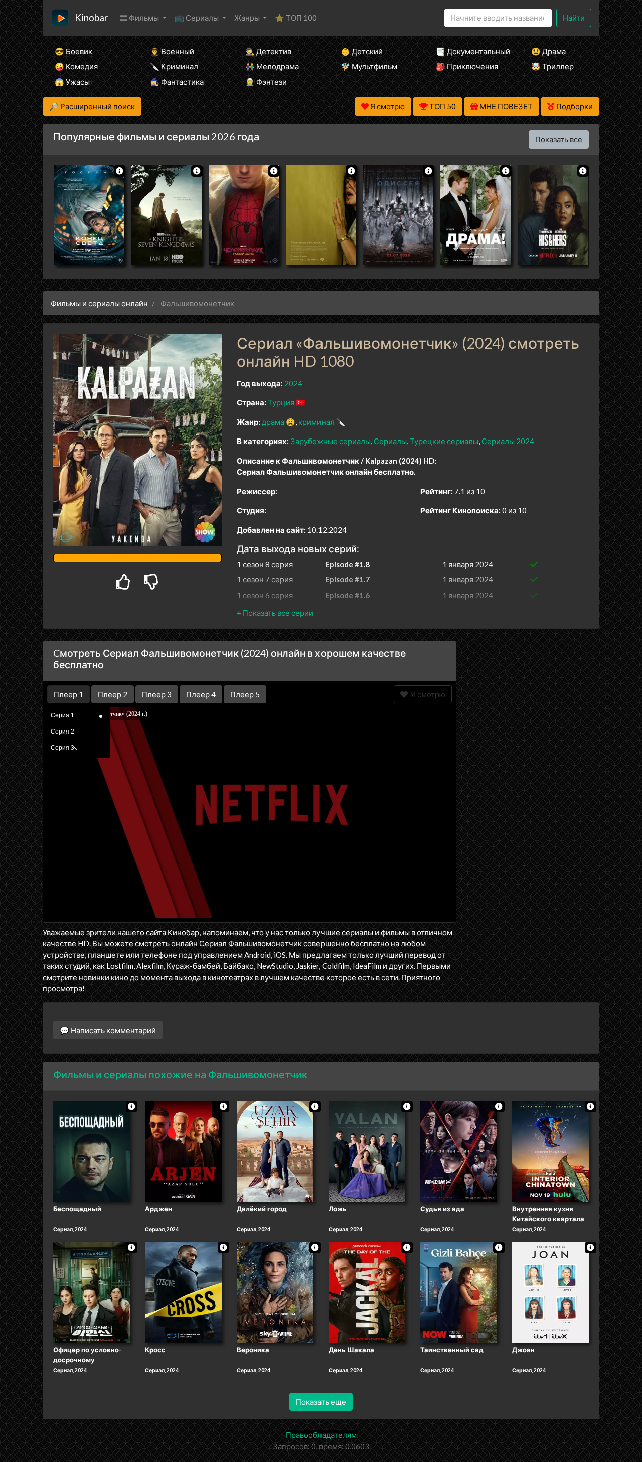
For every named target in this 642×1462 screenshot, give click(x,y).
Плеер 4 (201, 694)
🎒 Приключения (467, 66)
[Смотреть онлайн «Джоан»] (550, 1291)
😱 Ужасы (72, 81)
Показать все (558, 139)
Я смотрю (426, 694)
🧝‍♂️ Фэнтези (266, 81)
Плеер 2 (112, 694)
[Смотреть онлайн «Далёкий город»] (275, 1151)
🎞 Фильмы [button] (140, 17)
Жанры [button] (247, 17)
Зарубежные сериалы (330, 441)
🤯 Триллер (552, 66)
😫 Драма (548, 51)
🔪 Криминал (174, 66)
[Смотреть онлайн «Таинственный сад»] (458, 1291)
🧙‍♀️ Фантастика (177, 81)
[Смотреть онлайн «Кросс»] (183, 1291)
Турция (281, 402)
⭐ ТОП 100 (296, 17)
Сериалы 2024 (508, 441)
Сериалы (390, 441)
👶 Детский (362, 51)
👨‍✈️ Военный (172, 51)
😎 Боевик (73, 51)
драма (273, 421)
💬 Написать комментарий (108, 1030)
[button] (275, 612)
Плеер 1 (68, 694)
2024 (293, 383)
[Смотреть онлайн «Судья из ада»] (458, 1151)
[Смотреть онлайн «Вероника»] (275, 1291)
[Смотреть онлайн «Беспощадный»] (91, 1151)
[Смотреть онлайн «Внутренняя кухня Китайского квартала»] (550, 1151)
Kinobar (91, 17)
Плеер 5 (245, 694)
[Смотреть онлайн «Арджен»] (183, 1151)
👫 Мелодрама (272, 66)
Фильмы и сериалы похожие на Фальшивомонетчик (180, 1074)
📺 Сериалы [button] (197, 17)
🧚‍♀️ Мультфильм (369, 66)
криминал (316, 421)
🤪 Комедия (76, 66)
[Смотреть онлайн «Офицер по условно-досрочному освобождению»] (91, 1291)
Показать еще (321, 1401)
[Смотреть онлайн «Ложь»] (367, 1151)
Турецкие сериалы (444, 441)
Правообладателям (321, 1434)
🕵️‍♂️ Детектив (268, 51)
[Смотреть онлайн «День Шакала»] (367, 1291)
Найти (574, 17)
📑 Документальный (470, 51)
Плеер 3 (157, 694)
